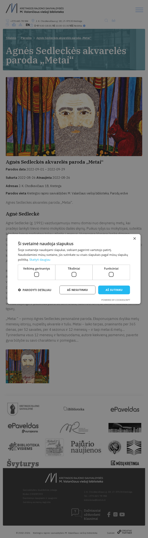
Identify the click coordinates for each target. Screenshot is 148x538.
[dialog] (74, 269)
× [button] (134, 238)
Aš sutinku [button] (114, 290)
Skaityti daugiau (39, 259)
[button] (34, 290)
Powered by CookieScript (115, 299)
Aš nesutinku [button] (77, 290)
